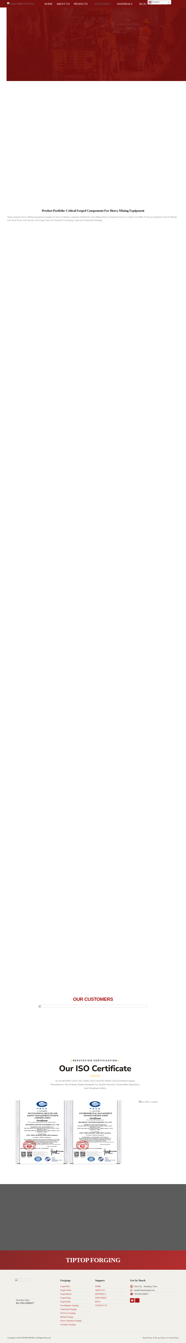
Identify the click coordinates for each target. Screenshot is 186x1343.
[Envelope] (132, 1300)
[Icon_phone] (137, 1300)
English (156, 2)
